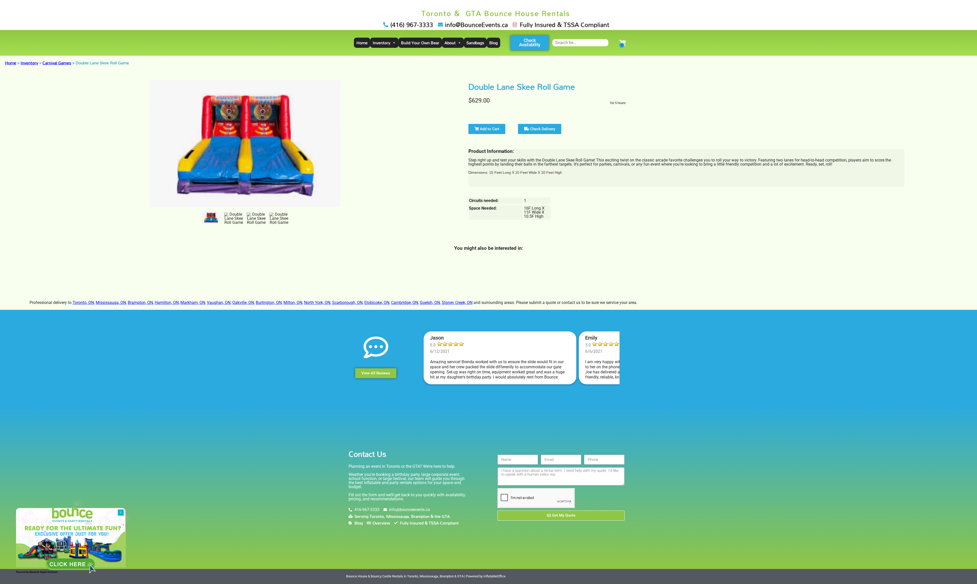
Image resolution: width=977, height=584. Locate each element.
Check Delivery (542, 129)
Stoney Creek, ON (457, 302)
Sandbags (475, 43)
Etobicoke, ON (376, 302)
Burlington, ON (269, 302)
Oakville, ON (243, 302)
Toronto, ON (83, 302)
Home (362, 43)
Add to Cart (489, 129)
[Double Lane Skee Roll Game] (211, 217)
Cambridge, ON (404, 302)
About (450, 43)
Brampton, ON (140, 302)
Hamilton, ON (167, 302)
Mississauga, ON (111, 302)
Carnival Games (56, 63)
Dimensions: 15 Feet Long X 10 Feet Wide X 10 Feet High (515, 172)
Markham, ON (192, 302)
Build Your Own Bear (420, 43)
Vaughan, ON (219, 302)
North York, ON (317, 302)
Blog (493, 43)
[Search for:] (580, 42)
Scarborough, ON (347, 302)
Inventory (381, 43)
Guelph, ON (430, 302)
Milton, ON (292, 302)
